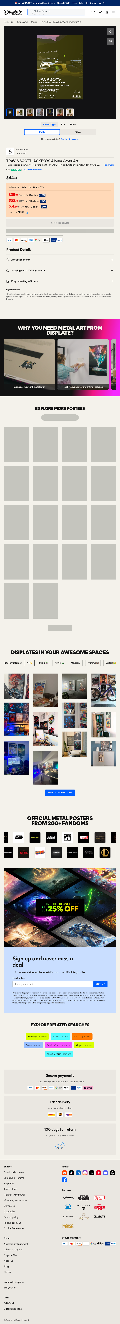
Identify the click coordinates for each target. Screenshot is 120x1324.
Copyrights (9, 1211)
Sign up (100, 984)
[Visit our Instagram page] (85, 1172)
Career (7, 1272)
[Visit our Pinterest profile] (98, 1172)
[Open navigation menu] (113, 12)
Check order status (14, 1172)
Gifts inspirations (13, 1308)
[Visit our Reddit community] (64, 1172)
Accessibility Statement (16, 1243)
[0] (93, 12)
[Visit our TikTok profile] (71, 1172)
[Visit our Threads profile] (112, 1172)
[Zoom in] (110, 41)
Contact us (9, 1205)
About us (8, 1260)
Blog (6, 1266)
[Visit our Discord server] (105, 1172)
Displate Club (11, 1255)
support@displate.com (55, 1003)
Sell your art (10, 1287)
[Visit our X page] (91, 1172)
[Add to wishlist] (110, 31)
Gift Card (9, 1303)
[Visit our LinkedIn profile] (78, 1172)
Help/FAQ (9, 1183)
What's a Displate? (13, 1249)
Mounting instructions (15, 1200)
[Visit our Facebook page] (64, 1179)
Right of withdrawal (14, 1194)
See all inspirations (60, 792)
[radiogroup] (60, 124)
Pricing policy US (13, 1222)
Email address (18, 978)
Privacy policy (18, 995)
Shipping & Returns (14, 1177)
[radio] (49, 124)
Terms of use (10, 1189)
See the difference (70, 139)
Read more (109, 165)
